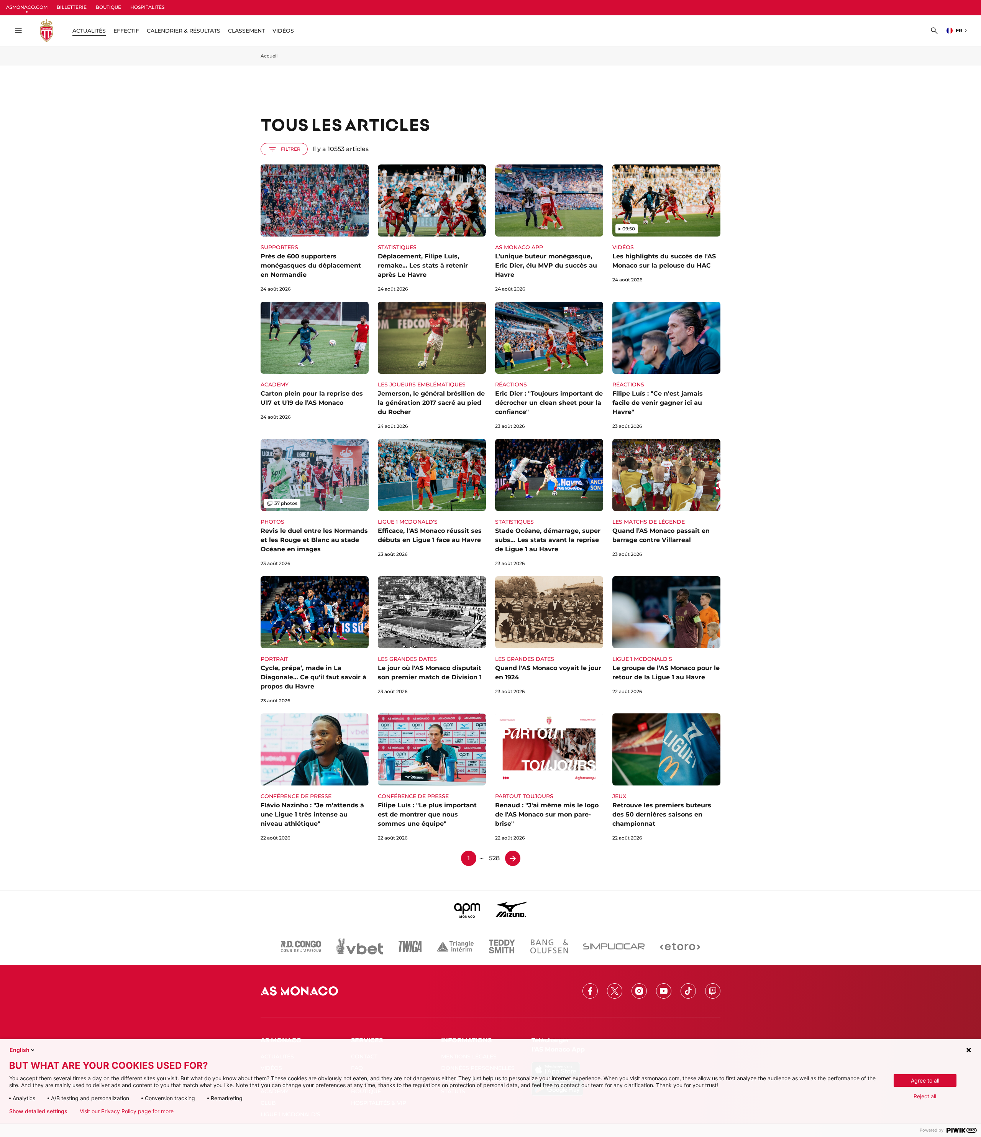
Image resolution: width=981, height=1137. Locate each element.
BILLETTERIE (72, 7)
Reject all (925, 1096)
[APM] (467, 909)
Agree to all (925, 1080)
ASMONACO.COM (27, 7)
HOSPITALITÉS (147, 7)
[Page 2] (512, 858)
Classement (246, 30)
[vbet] (359, 946)
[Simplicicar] (614, 946)
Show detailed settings (38, 1111)
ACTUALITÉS (89, 30)
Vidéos (283, 30)
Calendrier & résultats (183, 30)
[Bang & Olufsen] (549, 946)
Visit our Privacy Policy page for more (127, 1111)
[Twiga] (410, 946)
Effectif (126, 30)
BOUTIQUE (108, 7)
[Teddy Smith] (502, 946)
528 (494, 858)
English (20, 1050)
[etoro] (680, 946)
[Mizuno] (511, 909)
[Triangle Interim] (455, 946)
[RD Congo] (301, 946)
